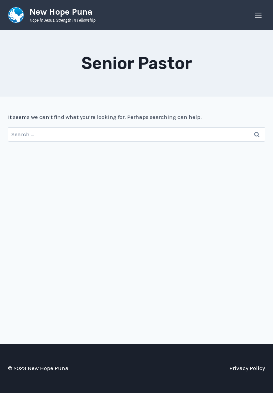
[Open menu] (258, 15)
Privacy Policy (247, 368)
